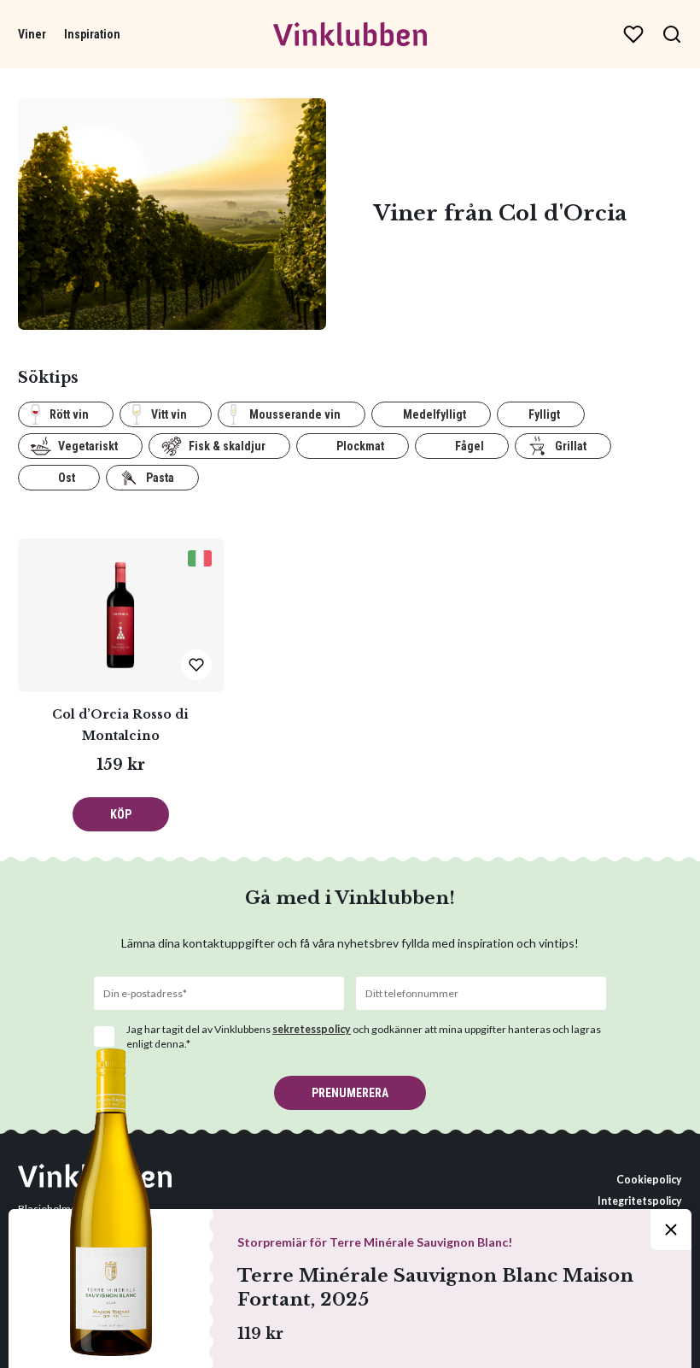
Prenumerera (350, 1093)
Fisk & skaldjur (227, 446)
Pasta (160, 477)
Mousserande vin (295, 414)
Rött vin (69, 414)
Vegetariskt (88, 446)
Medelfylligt (434, 414)
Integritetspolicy (640, 1201)
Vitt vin (169, 414)
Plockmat (360, 446)
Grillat (570, 446)
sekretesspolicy (311, 1029)
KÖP (120, 814)
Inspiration (92, 34)
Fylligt (544, 414)
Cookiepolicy (649, 1179)
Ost (66, 477)
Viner (32, 34)
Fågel (469, 446)
